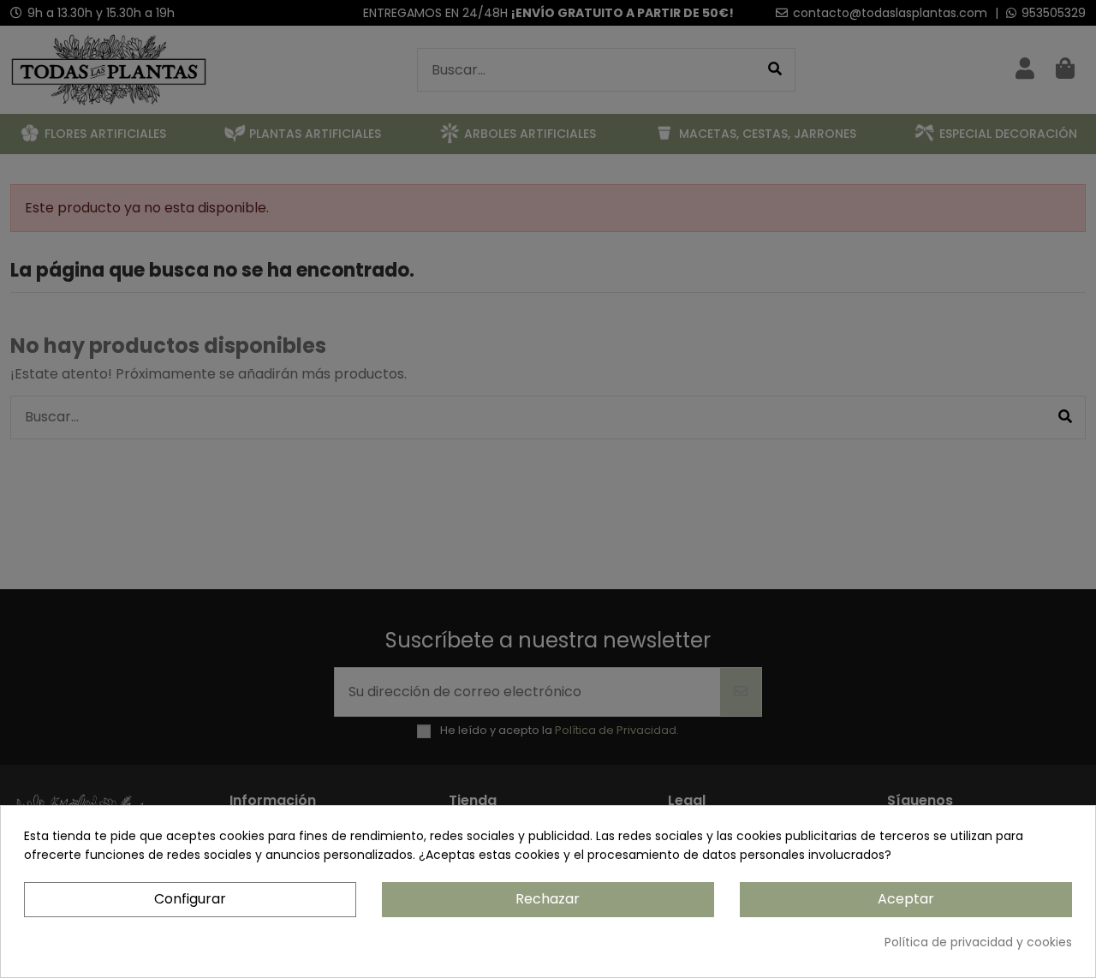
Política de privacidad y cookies (978, 942)
